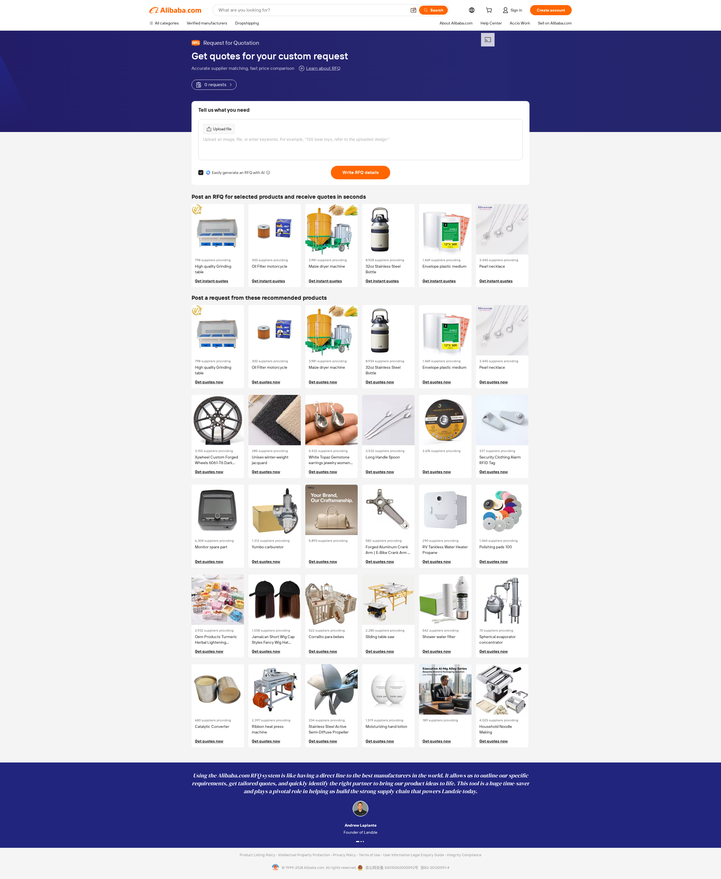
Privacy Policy (345, 855)
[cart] (490, 11)
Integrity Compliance (464, 855)
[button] (413, 10)
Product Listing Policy (258, 855)
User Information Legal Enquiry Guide (413, 855)
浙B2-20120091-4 (434, 867)
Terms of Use (370, 855)
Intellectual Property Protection (304, 855)
